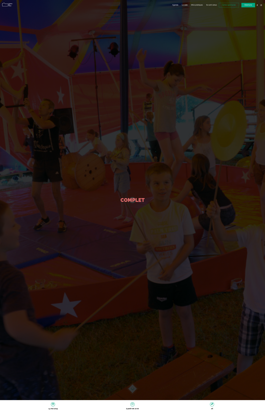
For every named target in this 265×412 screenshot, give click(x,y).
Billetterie (248, 5)
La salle (185, 5)
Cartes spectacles (229, 5)
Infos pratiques (197, 5)
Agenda (175, 5)
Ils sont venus (211, 5)
